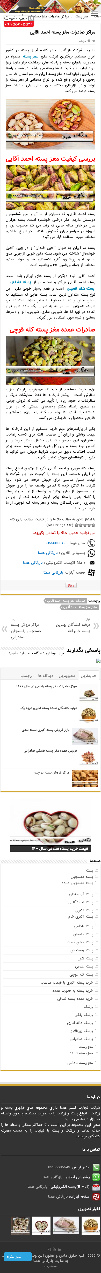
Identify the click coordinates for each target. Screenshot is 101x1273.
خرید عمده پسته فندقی (75, 999)
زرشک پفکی (84, 1015)
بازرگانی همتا (48, 553)
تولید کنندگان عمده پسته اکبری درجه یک (48, 708)
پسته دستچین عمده (77, 883)
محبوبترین (67, 676)
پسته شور (85, 958)
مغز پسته (82, 16)
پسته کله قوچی (80, 288)
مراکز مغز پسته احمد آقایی (80, 607)
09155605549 (55, 543)
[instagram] (49, 1249)
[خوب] (81, 525)
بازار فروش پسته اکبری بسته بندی (45, 730)
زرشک (88, 1007)
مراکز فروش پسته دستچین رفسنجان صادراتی (26, 628)
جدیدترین (88, 676)
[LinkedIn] (59, 1249)
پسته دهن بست (80, 942)
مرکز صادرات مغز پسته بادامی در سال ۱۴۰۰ (46, 686)
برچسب (26, 676)
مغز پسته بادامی (80, 1063)
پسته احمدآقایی (80, 902)
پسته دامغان (83, 934)
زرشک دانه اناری (80, 1023)
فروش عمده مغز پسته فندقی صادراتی (50, 751)
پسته (89, 870)
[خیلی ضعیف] (93, 525)
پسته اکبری (84, 910)
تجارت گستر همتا (50, 1266)
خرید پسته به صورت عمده (72, 990)
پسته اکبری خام (80, 916)
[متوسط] (85, 525)
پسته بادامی (83, 926)
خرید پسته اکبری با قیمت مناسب (67, 982)
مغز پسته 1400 (81, 1053)
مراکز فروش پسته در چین (51, 772)
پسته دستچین (82, 877)
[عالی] (77, 525)
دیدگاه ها (45, 676)
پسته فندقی (20, 282)
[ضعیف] (89, 525)
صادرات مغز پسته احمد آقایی (66, 601)
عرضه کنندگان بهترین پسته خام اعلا (73, 625)
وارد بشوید (17, 653)
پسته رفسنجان (81, 950)
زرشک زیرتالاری (81, 1031)
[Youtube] (54, 1249)
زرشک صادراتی (81, 1039)
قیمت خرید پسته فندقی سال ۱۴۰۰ (60, 848)
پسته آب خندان (81, 894)
